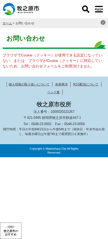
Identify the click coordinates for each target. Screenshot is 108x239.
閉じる (103, 22)
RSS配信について (86, 84)
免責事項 (61, 84)
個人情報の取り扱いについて (29, 84)
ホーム (7, 23)
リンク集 (53, 92)
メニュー (98, 9)
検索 (85, 9)
